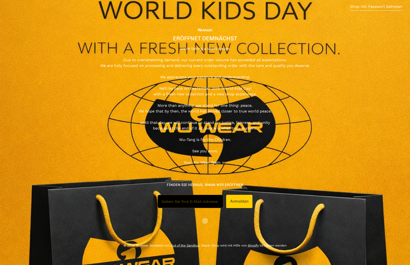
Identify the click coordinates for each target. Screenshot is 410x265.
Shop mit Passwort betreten (376, 6)
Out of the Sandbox (185, 245)
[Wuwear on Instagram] (205, 221)
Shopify (253, 245)
